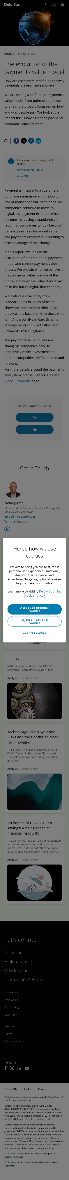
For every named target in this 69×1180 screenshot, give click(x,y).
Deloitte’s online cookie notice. (43, 593)
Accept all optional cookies (34, 609)
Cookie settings (34, 633)
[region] (34, 590)
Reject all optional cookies (34, 621)
